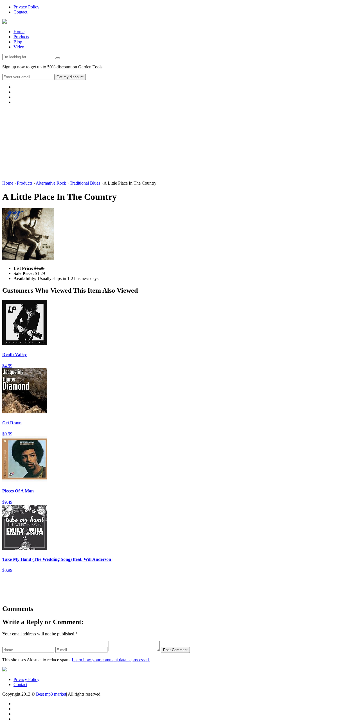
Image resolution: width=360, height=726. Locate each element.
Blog (18, 41)
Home (19, 31)
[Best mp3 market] (4, 22)
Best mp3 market (51, 694)
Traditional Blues (85, 183)
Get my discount (70, 77)
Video (19, 46)
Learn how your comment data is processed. (111, 659)
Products (21, 36)
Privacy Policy (26, 7)
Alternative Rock (51, 183)
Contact (20, 12)
